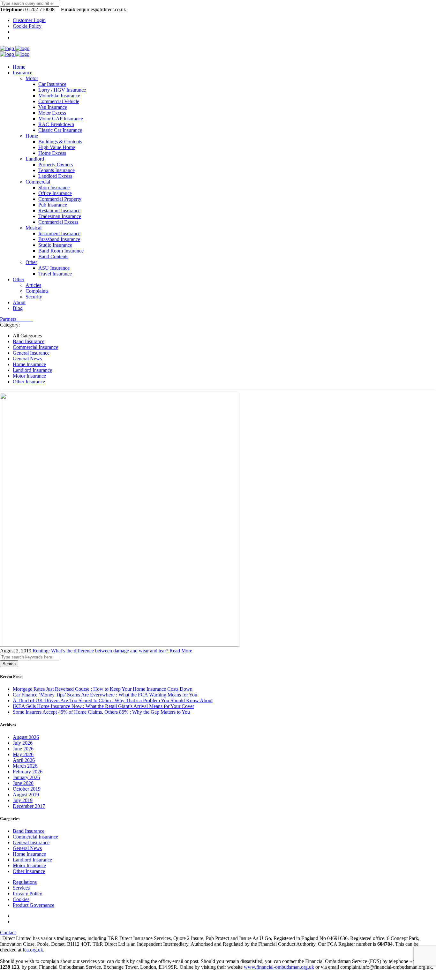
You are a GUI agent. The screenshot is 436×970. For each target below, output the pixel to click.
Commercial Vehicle (58, 101)
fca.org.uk (33, 949)
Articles (33, 285)
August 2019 (26, 794)
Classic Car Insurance (60, 130)
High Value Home (56, 147)
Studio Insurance (55, 245)
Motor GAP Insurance (60, 118)
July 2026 (23, 743)
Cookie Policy (27, 26)
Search (9, 663)
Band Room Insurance (61, 250)
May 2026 (23, 754)
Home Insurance (29, 364)
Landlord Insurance (32, 370)
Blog (18, 308)
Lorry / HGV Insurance (62, 90)
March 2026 (25, 766)
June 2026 (23, 748)
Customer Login (29, 20)
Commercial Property (59, 199)
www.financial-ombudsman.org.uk (279, 967)
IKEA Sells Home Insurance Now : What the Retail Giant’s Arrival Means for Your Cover (103, 706)
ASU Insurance (54, 268)
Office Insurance (55, 193)
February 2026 (27, 771)
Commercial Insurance (35, 347)
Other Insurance (29, 381)
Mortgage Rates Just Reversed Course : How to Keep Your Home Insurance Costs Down (102, 689)
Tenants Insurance (56, 170)
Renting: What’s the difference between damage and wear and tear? (100, 650)
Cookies (21, 899)
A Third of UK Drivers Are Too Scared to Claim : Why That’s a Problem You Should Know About (113, 700)
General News (27, 358)
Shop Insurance (54, 187)
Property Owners (55, 164)
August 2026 (26, 737)
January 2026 (26, 777)
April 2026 (24, 760)
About (19, 302)
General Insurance (31, 353)
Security (34, 296)
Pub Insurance (52, 204)
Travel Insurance (55, 273)
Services (21, 888)
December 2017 (29, 806)
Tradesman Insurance (59, 216)
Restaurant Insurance (59, 210)
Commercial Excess (58, 222)
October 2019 (27, 789)
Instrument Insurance (59, 233)
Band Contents (53, 256)
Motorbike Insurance (59, 95)
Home (19, 67)
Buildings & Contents (60, 141)
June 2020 (23, 783)
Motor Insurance (29, 376)
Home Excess (52, 153)
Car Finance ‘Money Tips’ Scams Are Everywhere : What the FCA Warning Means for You (105, 694)
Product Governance (33, 905)
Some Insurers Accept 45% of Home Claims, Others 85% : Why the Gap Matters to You (101, 712)
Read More (180, 650)
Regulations (25, 882)
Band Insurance (28, 341)
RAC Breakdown (56, 124)
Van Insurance (52, 107)
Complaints (37, 291)
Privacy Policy (27, 893)
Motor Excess (52, 113)
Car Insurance (52, 84)
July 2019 (23, 800)
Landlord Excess (55, 176)
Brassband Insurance (59, 239)
